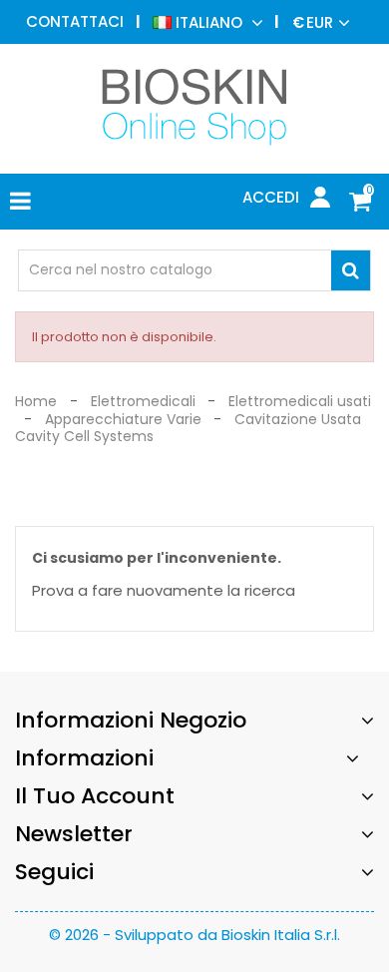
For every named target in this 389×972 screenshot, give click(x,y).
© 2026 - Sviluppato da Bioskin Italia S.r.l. (194, 934)
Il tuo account (95, 795)
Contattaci (75, 21)
